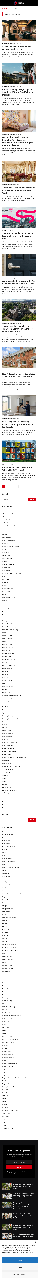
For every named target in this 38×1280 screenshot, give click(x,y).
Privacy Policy (18, 1174)
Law (3, 683)
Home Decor (6, 650)
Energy (4, 585)
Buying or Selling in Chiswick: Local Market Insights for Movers (23, 1186)
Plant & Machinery (8, 722)
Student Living (6, 784)
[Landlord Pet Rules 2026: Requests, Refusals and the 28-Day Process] (7, 1216)
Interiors (5, 671)
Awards (4, 532)
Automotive (5, 529)
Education (5, 582)
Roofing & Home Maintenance (11, 766)
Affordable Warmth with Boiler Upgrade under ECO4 (17, 47)
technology (5, 796)
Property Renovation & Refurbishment (14, 757)
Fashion (4, 600)
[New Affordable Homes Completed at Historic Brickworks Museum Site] (19, 357)
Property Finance (7, 745)
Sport (4, 778)
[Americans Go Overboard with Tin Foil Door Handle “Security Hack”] (19, 265)
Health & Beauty (7, 636)
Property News (6, 754)
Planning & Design (8, 716)
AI (3, 517)
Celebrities (5, 552)
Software (5, 775)
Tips (3, 799)
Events (4, 594)
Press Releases (6, 731)
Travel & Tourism (7, 808)
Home (12, 8)
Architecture (6, 523)
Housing (4, 662)
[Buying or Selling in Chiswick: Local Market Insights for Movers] (7, 1186)
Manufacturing (7, 698)
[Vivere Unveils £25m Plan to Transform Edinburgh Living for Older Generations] (19, 310)
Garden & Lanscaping (9, 627)
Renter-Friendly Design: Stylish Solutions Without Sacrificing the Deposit (18, 92)
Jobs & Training (7, 680)
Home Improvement (8, 653)
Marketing (5, 701)
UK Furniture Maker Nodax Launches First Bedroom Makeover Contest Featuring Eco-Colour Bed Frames (18, 141)
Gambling (5, 618)
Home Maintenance (8, 656)
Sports (4, 781)
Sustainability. (6, 787)
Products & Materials (8, 736)
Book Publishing (7, 538)
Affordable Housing (8, 514)
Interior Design (7, 668)
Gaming (4, 621)
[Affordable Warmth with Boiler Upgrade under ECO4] (19, 30)
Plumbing (5, 725)
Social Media (6, 772)
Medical (4, 704)
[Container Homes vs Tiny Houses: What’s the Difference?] (19, 451)
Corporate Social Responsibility (11, 573)
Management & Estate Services (11, 695)
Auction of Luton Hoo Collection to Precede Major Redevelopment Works (18, 190)
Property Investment (8, 748)
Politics (4, 728)
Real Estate (5, 760)
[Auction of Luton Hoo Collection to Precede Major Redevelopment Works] (19, 171)
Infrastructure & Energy (9, 665)
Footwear (5, 612)
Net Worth (5, 707)
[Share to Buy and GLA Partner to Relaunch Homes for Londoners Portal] (19, 217)
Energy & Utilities (7, 588)
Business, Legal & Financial (10, 546)
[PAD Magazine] (19, 3)
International (6, 674)
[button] (35, 1242)
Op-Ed (4, 713)
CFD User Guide (7, 558)
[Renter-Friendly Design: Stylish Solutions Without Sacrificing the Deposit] (19, 73)
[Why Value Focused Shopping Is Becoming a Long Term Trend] (7, 1196)
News (4, 710)
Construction (6, 567)
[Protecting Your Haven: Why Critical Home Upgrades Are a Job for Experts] (19, 405)
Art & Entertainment (8, 526)
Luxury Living (6, 692)
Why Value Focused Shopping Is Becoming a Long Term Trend (24, 1195)
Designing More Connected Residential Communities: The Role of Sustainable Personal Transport (23, 1206)
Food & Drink (6, 609)
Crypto (4, 576)
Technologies (6, 793)
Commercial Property (8, 564)
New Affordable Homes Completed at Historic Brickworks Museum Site (18, 376)
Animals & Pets (7, 520)
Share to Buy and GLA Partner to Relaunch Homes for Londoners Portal (17, 236)
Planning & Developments (10, 719)
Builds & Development (9, 541)
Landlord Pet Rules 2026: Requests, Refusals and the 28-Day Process (23, 1216)
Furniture (5, 615)
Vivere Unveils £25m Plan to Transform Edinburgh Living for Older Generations (17, 329)
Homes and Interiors (8, 659)
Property (5, 739)
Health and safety (7, 638)
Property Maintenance (9, 751)
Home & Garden (7, 644)
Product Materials (7, 733)
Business (5, 543)
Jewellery (5, 677)
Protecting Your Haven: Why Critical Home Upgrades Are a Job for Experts (18, 424)
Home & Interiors (7, 647)
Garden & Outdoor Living (10, 630)
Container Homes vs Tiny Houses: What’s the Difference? (18, 468)
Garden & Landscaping (9, 624)
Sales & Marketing (8, 769)
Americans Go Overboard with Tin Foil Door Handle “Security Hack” (18, 282)
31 (16, 487)
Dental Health (6, 579)
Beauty (4, 535)
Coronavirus (6, 570)
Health (4, 633)
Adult (4, 511)
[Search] (35, 3)
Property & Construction (9, 742)
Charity (4, 561)
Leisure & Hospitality (8, 686)
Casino (4, 549)
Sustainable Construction (10, 790)
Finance (4, 603)
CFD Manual (6, 555)
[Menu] (3, 3)
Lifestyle (4, 689)
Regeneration (6, 763)
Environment (6, 591)
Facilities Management (9, 597)
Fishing (4, 606)
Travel (4, 805)
